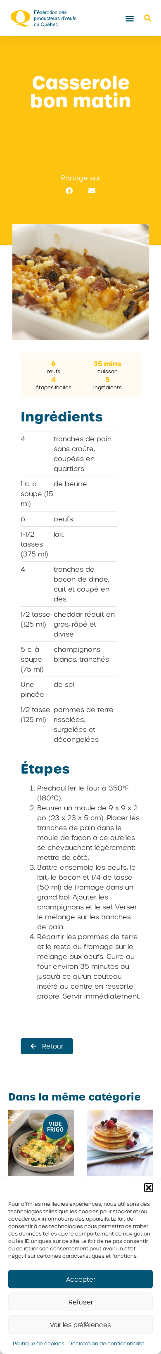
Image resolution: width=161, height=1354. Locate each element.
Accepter (80, 1279)
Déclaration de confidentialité (106, 1343)
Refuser (81, 1302)
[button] (148, 1188)
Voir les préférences (80, 1324)
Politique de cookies (38, 1343)
